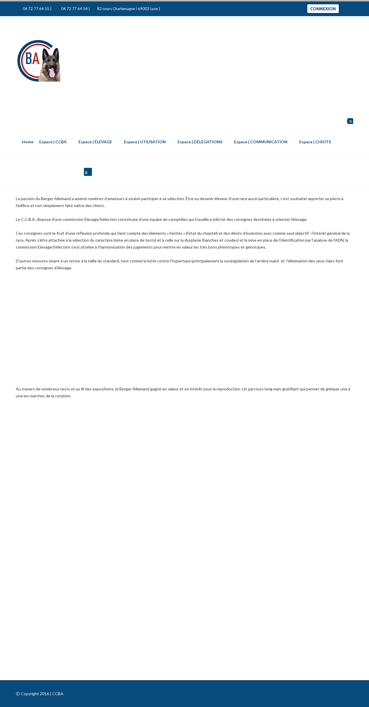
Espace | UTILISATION (145, 141)
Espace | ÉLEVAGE (95, 141)
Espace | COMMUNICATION (260, 141)
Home (27, 141)
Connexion (323, 8)
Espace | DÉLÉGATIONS (200, 141)
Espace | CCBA (53, 141)
